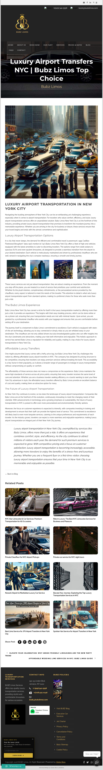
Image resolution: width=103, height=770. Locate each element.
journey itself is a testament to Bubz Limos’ (26, 328)
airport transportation (37, 218)
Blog (88, 45)
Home (10, 45)
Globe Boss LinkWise (57, 767)
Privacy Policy (62, 727)
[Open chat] (96, 762)
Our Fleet (48, 45)
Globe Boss (60, 762)
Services (60, 45)
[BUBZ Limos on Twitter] (93, 3)
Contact (21, 50)
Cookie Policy (62, 750)
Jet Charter (61, 721)
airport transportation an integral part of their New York (27, 421)
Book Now (35, 45)
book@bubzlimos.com (88, 8)
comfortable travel (58, 241)
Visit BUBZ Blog (63, 709)
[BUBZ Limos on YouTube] (97, 3)
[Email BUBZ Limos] (84, 3)
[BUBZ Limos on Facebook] (87, 3)
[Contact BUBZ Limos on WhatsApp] (92, 762)
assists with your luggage (49, 319)
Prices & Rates (75, 45)
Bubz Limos (63, 354)
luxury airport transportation (72, 394)
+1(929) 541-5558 (60, 8)
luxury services (17, 284)
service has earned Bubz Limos (18, 340)
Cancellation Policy (64, 732)
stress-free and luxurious (79, 451)
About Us (21, 45)
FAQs (11, 50)
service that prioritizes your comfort (61, 287)
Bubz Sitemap (62, 745)
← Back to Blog (11, 474)
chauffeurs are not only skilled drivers (34, 334)
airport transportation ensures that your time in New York (51, 459)
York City (23, 310)
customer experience (33, 409)
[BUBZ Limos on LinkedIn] (91, 3)
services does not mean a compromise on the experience (49, 371)
